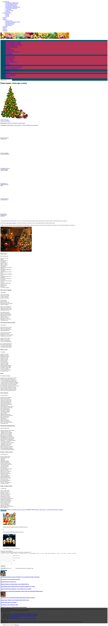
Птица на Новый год (10, 59)
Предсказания (8, 25)
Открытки (8, 11)
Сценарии (5, 29)
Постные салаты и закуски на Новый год (14, 66)
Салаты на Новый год (10, 57)
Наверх (17, 624)
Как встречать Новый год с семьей (13, 41)
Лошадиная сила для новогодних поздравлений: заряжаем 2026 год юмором (17, 597)
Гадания (7, 15)
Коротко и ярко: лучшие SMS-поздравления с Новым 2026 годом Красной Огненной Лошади (21, 591)
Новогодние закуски (10, 56)
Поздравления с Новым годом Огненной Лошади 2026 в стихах (14, 600)
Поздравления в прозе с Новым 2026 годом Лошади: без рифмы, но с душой (17, 586)
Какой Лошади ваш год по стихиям (8, 602)
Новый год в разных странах (12, 47)
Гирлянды (8, 72)
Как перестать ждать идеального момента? (10, 579)
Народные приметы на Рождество (8, 581)
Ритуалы (7, 16)
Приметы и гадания (7, 12)
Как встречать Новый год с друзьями (13, 43)
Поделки (5, 27)
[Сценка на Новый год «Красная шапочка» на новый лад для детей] (9, 524)
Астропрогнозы (9, 20)
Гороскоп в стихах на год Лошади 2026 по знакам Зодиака (13, 607)
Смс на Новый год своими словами (17, 123)
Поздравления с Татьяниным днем (13, 7)
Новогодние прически (10, 75)
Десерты (7, 63)
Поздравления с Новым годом (12, 2)
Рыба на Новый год (10, 60)
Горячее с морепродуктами (11, 61)
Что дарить (5, 26)
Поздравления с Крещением (12, 6)
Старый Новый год (10, 49)
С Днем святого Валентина (11, 8)
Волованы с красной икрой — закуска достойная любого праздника (24, 125)
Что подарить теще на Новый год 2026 (9, 604)
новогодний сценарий (11, 223)
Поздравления (6, 1)
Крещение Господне (10, 50)
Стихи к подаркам (9, 10)
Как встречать (6, 40)
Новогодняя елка (6, 71)
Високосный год (9, 52)
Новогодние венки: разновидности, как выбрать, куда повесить (23, 613)
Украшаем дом (6, 69)
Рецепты (5, 55)
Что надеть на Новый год (11, 74)
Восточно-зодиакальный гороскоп (13, 21)
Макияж (7, 76)
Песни (4, 28)
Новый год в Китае (14, 617)
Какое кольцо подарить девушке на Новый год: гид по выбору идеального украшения (19, 576)
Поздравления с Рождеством (12, 3)
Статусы (5, 17)
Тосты (4, 18)
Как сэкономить (9, 54)
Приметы (8, 13)
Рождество (8, 48)
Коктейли (8, 64)
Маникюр (8, 77)
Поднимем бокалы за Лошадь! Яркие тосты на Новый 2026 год (14, 584)
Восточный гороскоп (10, 23)
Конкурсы (5, 30)
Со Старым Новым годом (11, 4)
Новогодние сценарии (5, 120)
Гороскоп (5, 19)
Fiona (7, 119)
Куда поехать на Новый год (11, 46)
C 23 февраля (8, 9)
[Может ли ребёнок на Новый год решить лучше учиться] (3, 529)
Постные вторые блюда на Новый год (14, 67)
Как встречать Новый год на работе (13, 42)
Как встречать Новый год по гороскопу (14, 45)
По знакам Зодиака (10, 24)
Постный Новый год (7, 65)
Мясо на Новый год (10, 58)
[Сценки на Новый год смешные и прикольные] (9, 546)
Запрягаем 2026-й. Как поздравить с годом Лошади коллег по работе (15, 588)
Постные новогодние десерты (12, 68)
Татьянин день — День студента (12, 51)
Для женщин (5, 73)
